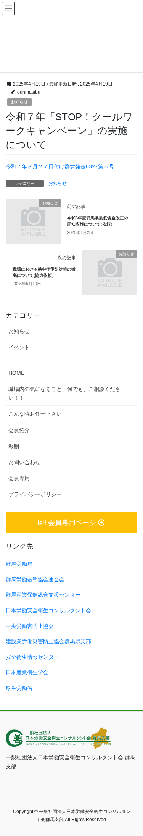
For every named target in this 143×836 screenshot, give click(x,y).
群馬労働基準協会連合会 (35, 579)
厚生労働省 (19, 688)
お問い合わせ (24, 462)
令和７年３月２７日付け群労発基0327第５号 (60, 166)
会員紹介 (19, 430)
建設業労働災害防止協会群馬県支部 (48, 641)
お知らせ (19, 102)
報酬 (13, 446)
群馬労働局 (19, 564)
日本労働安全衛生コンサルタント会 (48, 610)
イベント (19, 347)
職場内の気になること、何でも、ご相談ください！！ (64, 393)
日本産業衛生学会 (27, 672)
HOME (16, 373)
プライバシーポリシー (35, 494)
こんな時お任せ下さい (35, 414)
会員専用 (19, 478)
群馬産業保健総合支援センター (43, 595)
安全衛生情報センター (32, 657)
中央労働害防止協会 (30, 626)
